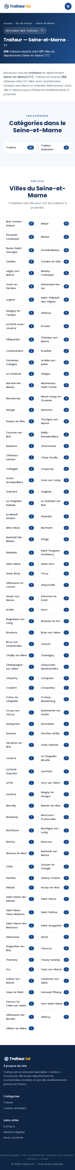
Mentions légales (14, 1132)
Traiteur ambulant (15, 1108)
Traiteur (20, 6)
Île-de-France (24, 23)
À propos (9, 1126)
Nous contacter (13, 1137)
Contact (43, 1158)
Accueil (7, 23)
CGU (24, 1155)
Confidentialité (36, 1155)
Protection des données (60, 1155)
